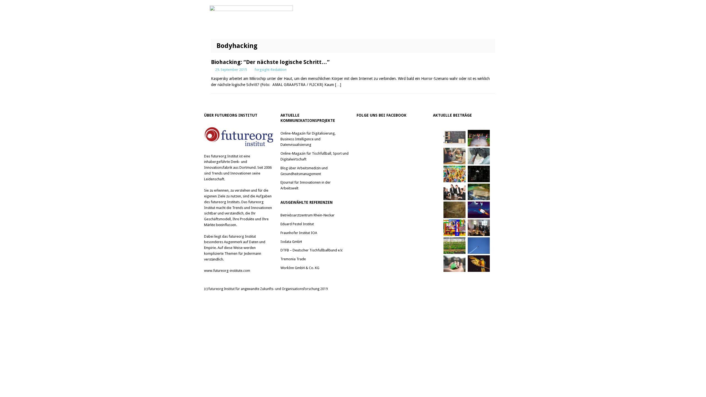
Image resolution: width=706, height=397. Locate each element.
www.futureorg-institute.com (227, 271)
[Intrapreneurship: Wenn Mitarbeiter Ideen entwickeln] (479, 210)
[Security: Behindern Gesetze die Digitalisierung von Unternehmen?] (479, 138)
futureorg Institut (224, 156)
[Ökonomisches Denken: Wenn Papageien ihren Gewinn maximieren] (479, 263)
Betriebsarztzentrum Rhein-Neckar (307, 215)
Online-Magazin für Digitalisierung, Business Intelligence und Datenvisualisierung (308, 139)
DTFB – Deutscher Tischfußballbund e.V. (311, 250)
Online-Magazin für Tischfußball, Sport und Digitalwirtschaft (314, 156)
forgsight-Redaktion (271, 70)
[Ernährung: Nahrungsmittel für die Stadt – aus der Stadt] (454, 245)
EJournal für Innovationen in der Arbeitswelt (305, 185)
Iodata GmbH (291, 242)
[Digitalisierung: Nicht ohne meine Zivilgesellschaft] (454, 174)
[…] (338, 84)
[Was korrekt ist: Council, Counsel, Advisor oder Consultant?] (454, 192)
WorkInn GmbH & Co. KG (299, 268)
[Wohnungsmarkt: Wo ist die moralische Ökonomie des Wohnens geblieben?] (454, 263)
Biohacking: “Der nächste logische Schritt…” (270, 62)
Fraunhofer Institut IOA (298, 233)
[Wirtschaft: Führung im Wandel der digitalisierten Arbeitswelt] (479, 245)
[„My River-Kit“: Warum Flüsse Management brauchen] (479, 192)
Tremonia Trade (293, 259)
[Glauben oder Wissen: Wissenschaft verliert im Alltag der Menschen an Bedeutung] (479, 156)
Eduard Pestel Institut (297, 224)
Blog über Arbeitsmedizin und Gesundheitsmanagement (304, 171)
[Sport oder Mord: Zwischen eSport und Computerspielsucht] (454, 156)
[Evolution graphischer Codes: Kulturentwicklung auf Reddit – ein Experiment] (454, 227)
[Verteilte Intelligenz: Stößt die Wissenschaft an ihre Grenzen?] (479, 174)
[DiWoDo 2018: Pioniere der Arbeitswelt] (479, 227)
